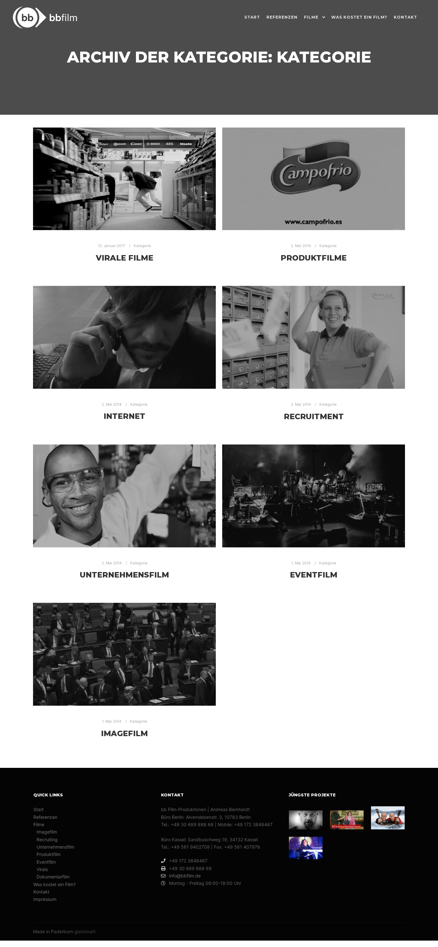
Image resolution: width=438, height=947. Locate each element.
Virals (42, 869)
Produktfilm (49, 854)
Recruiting (47, 839)
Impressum (44, 899)
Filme (38, 824)
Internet (124, 416)
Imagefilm (124, 733)
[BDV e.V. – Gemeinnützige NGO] (306, 819)
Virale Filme (124, 257)
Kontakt (41, 891)
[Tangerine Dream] (306, 848)
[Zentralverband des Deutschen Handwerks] (347, 819)
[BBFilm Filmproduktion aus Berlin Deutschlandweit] (45, 17)
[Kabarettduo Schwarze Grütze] (388, 818)
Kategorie (142, 246)
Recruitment (314, 416)
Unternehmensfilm (124, 574)
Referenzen (45, 817)
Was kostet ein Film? (54, 884)
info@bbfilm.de (185, 875)
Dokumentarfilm (53, 876)
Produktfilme (314, 257)
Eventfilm (313, 574)
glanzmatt (85, 931)
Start (38, 809)
